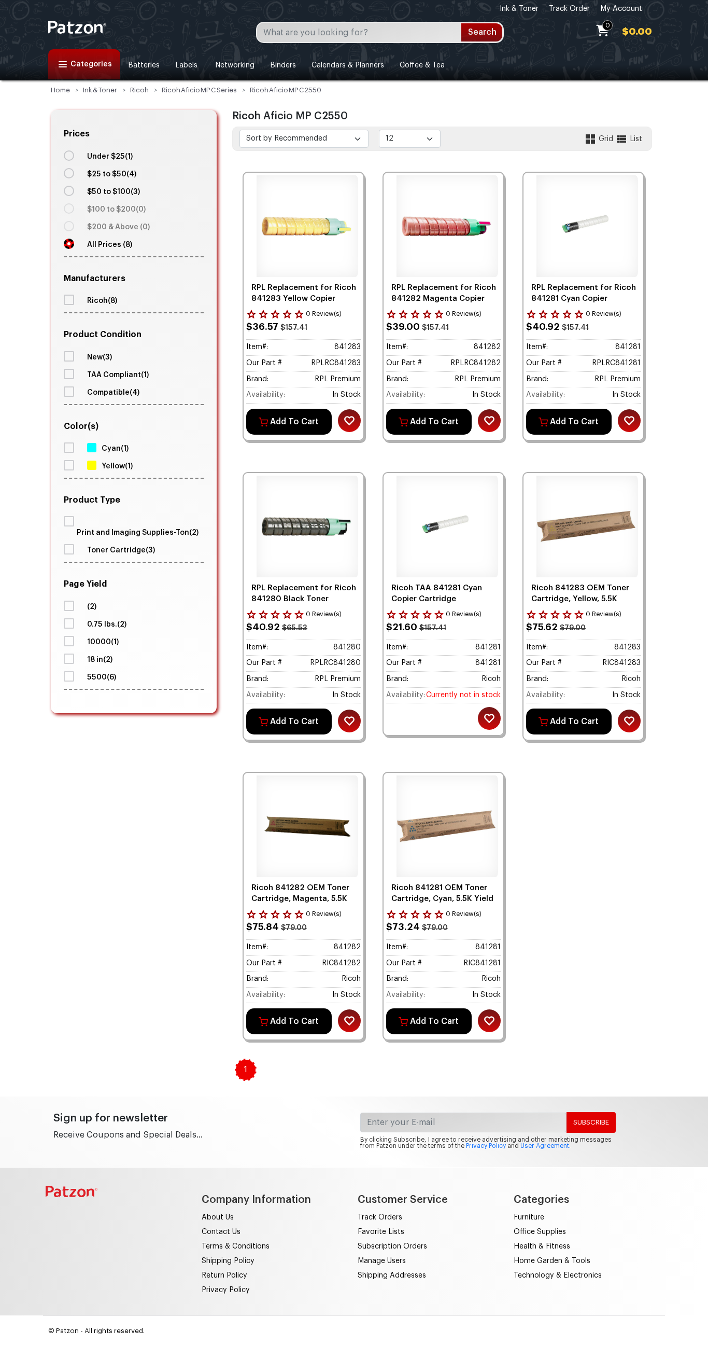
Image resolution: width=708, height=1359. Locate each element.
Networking (233, 65)
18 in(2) (99, 659)
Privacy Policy (486, 1146)
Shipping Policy (228, 1261)
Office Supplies (540, 1232)
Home (60, 90)
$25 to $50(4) (111, 174)
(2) (91, 607)
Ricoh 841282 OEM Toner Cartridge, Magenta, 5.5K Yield (300, 898)
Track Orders (380, 1217)
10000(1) (103, 642)
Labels (186, 65)
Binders (283, 65)
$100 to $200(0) (116, 209)
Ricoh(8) (102, 300)
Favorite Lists (381, 1232)
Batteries (144, 65)
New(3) (99, 357)
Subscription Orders (392, 1246)
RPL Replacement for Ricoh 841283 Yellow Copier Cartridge (303, 298)
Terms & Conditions (236, 1246)
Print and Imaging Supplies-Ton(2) (138, 532)
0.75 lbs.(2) (106, 624)
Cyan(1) (115, 448)
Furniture (529, 1217)
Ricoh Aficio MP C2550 (285, 90)
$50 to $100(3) (113, 192)
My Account (621, 8)
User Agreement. (545, 1146)
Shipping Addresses (392, 1275)
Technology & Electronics (558, 1275)
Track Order (569, 8)
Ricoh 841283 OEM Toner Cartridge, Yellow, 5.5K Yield (580, 599)
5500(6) (101, 677)
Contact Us (221, 1232)
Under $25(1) (110, 156)
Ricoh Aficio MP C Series (199, 90)
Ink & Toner (519, 8)
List (635, 139)
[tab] (134, 190)
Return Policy (224, 1275)
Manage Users (382, 1261)
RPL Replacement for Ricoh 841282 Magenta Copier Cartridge (443, 298)
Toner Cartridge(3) (121, 550)
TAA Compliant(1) (118, 375)
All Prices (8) (109, 244)
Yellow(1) (117, 466)
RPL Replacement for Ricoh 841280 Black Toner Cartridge (303, 599)
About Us (218, 1217)
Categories (91, 64)
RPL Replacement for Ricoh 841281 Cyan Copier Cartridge (583, 298)
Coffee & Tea (422, 65)
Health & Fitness (542, 1246)
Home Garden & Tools (552, 1261)
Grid (606, 139)
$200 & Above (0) (118, 227)
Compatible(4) (113, 392)
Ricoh (139, 90)
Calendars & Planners (347, 65)
